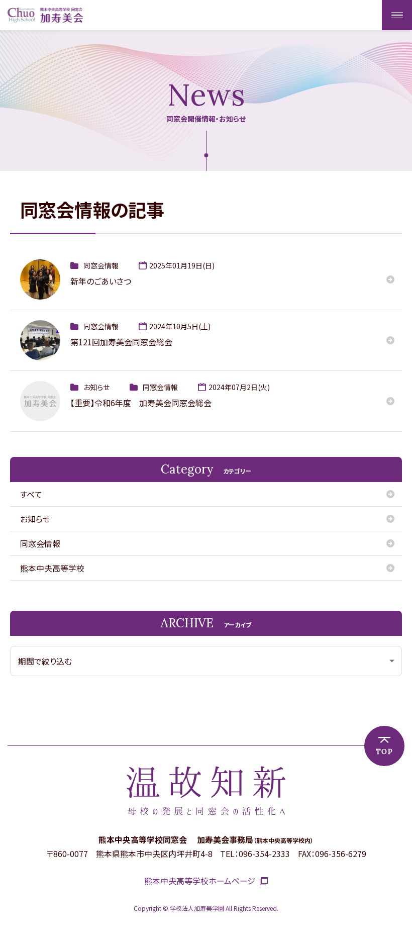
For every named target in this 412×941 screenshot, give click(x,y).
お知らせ (35, 519)
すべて (31, 494)
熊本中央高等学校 (52, 568)
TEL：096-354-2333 (255, 854)
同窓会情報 (40, 543)
